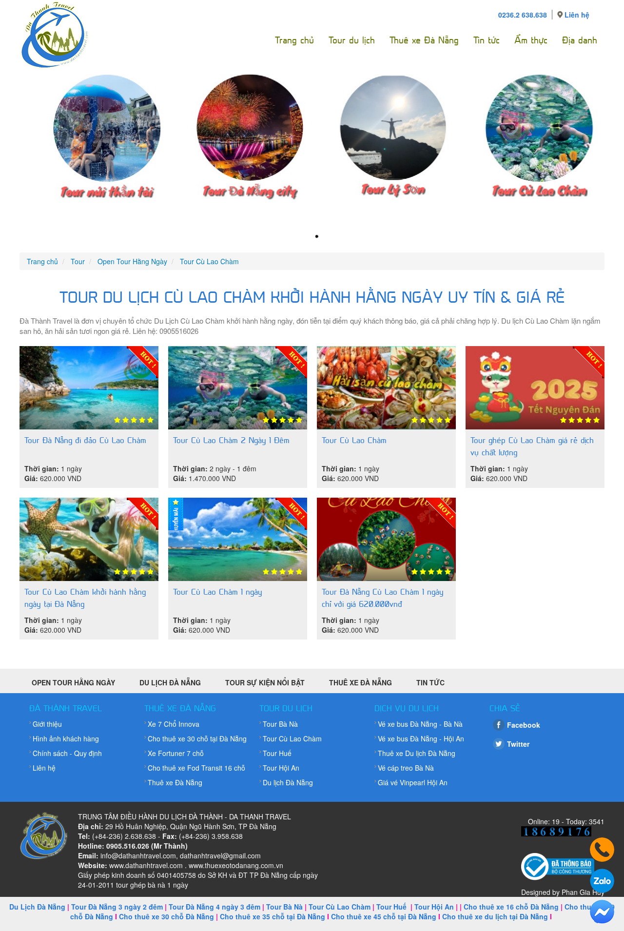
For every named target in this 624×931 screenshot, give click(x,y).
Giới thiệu (47, 724)
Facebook (523, 725)
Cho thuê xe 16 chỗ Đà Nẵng (511, 907)
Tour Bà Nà (280, 724)
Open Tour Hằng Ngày (73, 682)
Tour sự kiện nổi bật (265, 682)
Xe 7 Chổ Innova (173, 724)
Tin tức (486, 40)
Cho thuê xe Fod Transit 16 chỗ (196, 768)
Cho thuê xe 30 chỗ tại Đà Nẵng (197, 738)
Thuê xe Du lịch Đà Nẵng (416, 753)
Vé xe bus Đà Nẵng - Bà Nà (420, 724)
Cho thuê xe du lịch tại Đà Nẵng (495, 916)
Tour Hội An (281, 768)
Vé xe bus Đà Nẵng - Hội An (421, 738)
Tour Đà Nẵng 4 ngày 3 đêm (214, 907)
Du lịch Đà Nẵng (288, 782)
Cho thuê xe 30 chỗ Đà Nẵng (166, 916)
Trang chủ (294, 40)
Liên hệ (577, 14)
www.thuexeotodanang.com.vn (236, 865)
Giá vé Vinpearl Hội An (413, 782)
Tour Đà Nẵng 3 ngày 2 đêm (117, 907)
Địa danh (579, 40)
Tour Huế (277, 753)
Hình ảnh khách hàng (66, 738)
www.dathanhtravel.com (146, 865)
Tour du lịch (352, 40)
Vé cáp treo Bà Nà (406, 768)
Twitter (518, 744)
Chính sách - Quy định (67, 753)
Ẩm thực (530, 40)
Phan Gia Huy (583, 892)
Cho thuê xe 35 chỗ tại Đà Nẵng (272, 916)
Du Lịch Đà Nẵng (170, 682)
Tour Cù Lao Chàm (292, 738)
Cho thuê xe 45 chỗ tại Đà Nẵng (383, 916)
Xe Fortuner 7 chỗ (176, 753)
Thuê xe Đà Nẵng (424, 40)
